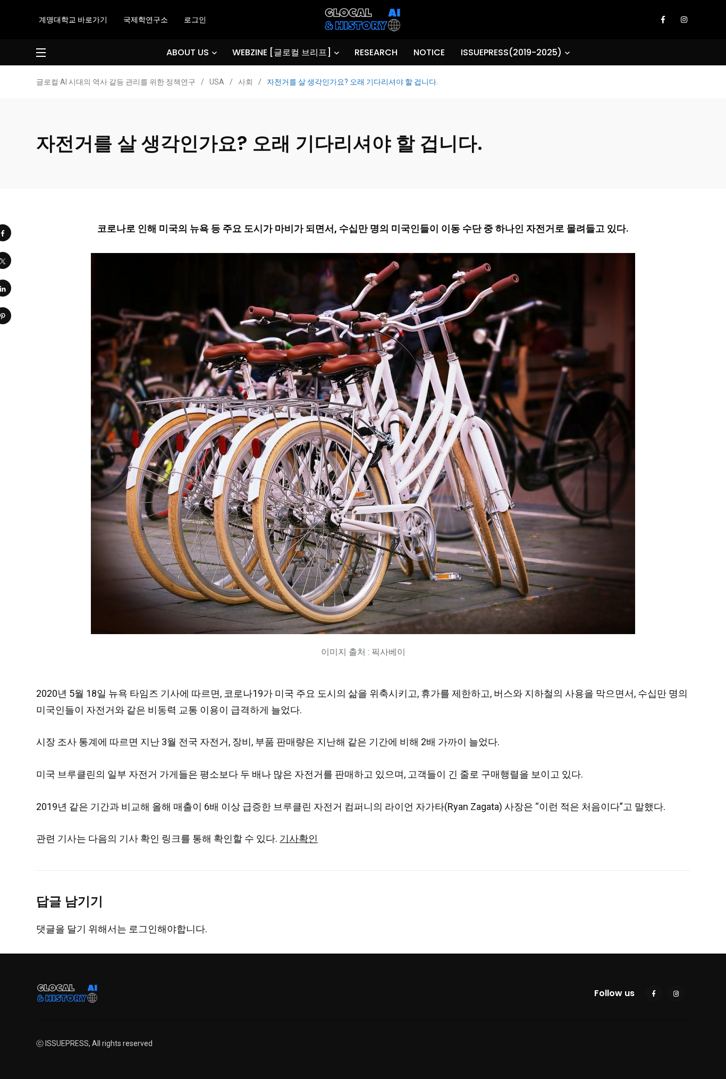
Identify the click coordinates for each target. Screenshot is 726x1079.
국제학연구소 (145, 19)
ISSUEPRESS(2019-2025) (511, 52)
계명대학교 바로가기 (73, 19)
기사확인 (299, 838)
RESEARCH (376, 52)
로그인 (195, 19)
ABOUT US (187, 52)
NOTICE (429, 52)
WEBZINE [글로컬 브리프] (281, 52)
